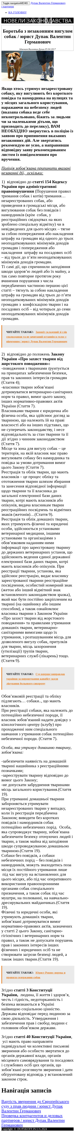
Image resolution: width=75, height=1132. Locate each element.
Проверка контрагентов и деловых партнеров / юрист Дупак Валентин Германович (33, 1120)
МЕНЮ (15, 3)
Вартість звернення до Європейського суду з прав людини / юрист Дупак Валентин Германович (35, 1106)
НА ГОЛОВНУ (17, 12)
